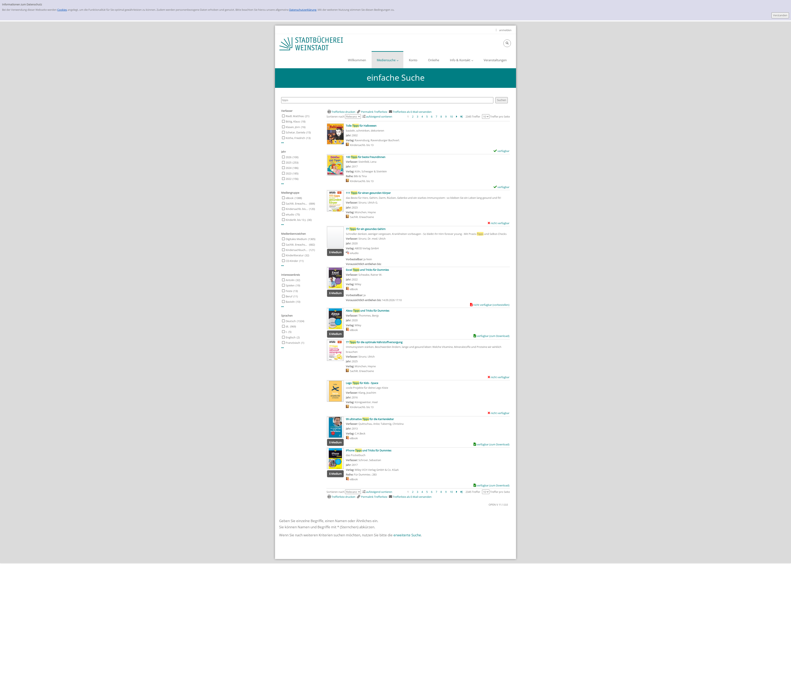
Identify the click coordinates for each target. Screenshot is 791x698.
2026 (288, 157)
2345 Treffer (473, 116)
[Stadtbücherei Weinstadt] (311, 43)
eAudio (290, 214)
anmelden (505, 30)
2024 (288, 168)
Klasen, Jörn (293, 127)
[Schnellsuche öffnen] (507, 43)
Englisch (291, 337)
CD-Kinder (292, 261)
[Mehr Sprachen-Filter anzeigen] (282, 347)
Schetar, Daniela (295, 132)
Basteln (290, 302)
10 (451, 116)
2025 (288, 162)
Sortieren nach (335, 116)
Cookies (62, 10)
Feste (289, 291)
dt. (287, 326)
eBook (290, 198)
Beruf (289, 296)
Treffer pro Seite (500, 116)
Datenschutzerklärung (302, 10)
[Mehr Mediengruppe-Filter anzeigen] (282, 224)
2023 (288, 173)
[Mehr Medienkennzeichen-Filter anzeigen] (282, 265)
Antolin (290, 280)
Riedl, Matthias (295, 116)
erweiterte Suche (407, 535)
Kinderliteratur (295, 255)
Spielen (290, 285)
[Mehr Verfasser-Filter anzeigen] (282, 142)
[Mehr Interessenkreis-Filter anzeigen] (282, 306)
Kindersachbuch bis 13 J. (297, 250)
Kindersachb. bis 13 (297, 209)
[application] (387, 59)
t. (286, 332)
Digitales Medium (296, 239)
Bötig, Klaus (293, 121)
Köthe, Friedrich (295, 138)
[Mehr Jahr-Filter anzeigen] (282, 183)
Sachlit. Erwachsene (297, 203)
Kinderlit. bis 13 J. (296, 220)
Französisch (293, 343)
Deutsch (291, 321)
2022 (288, 179)
